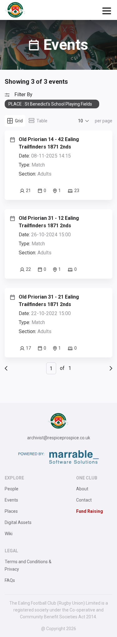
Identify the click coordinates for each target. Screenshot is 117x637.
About (82, 488)
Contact (84, 500)
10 (80, 120)
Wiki (8, 533)
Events (11, 500)
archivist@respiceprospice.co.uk (58, 437)
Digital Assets (18, 522)
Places (11, 511)
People (11, 488)
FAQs (10, 580)
